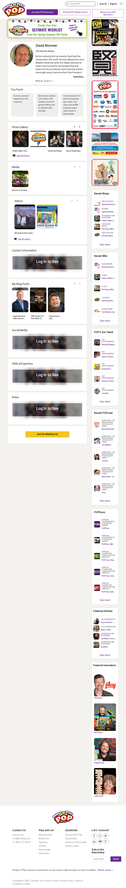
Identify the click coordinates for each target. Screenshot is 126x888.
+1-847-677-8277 (21, 842)
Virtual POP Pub (73, 835)
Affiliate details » (105, 870)
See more (105, 244)
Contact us (18, 835)
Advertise (44, 838)
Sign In (113, 4)
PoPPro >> (48, 81)
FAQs (27, 884)
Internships (45, 849)
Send (116, 858)
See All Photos (23, 155)
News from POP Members (108, 13)
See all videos (24, 239)
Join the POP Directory (42, 12)
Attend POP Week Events (75, 12)
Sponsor (43, 842)
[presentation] (74, 127)
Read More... (78, 76)
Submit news (72, 846)
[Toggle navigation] (121, 4)
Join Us (103, 4)
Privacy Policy (66, 880)
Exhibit (42, 846)
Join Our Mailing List (47, 434)
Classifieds (71, 838)
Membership (45, 835)
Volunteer (44, 853)
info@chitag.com (21, 838)
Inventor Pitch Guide (76, 842)
